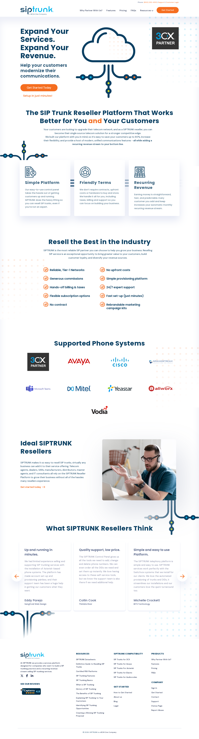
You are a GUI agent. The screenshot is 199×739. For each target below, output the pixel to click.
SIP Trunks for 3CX (122, 659)
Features (110, 10)
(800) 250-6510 (150, 2)
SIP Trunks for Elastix (123, 672)
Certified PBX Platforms (86, 671)
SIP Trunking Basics (84, 680)
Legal (116, 706)
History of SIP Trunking (86, 689)
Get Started (168, 10)
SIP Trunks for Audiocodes (125, 677)
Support (161, 2)
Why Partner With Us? (91, 10)
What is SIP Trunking (85, 684)
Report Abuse (157, 710)
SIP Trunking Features (85, 676)
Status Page (156, 706)
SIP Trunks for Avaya (123, 664)
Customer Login (172, 2)
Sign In (154, 688)
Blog (116, 701)
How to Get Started (123, 692)
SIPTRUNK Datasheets (86, 659)
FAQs (133, 10)
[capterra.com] (30, 691)
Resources (145, 10)
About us (118, 697)
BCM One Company (108, 732)
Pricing (123, 10)
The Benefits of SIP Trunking (88, 693)
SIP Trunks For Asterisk (124, 668)
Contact (155, 697)
